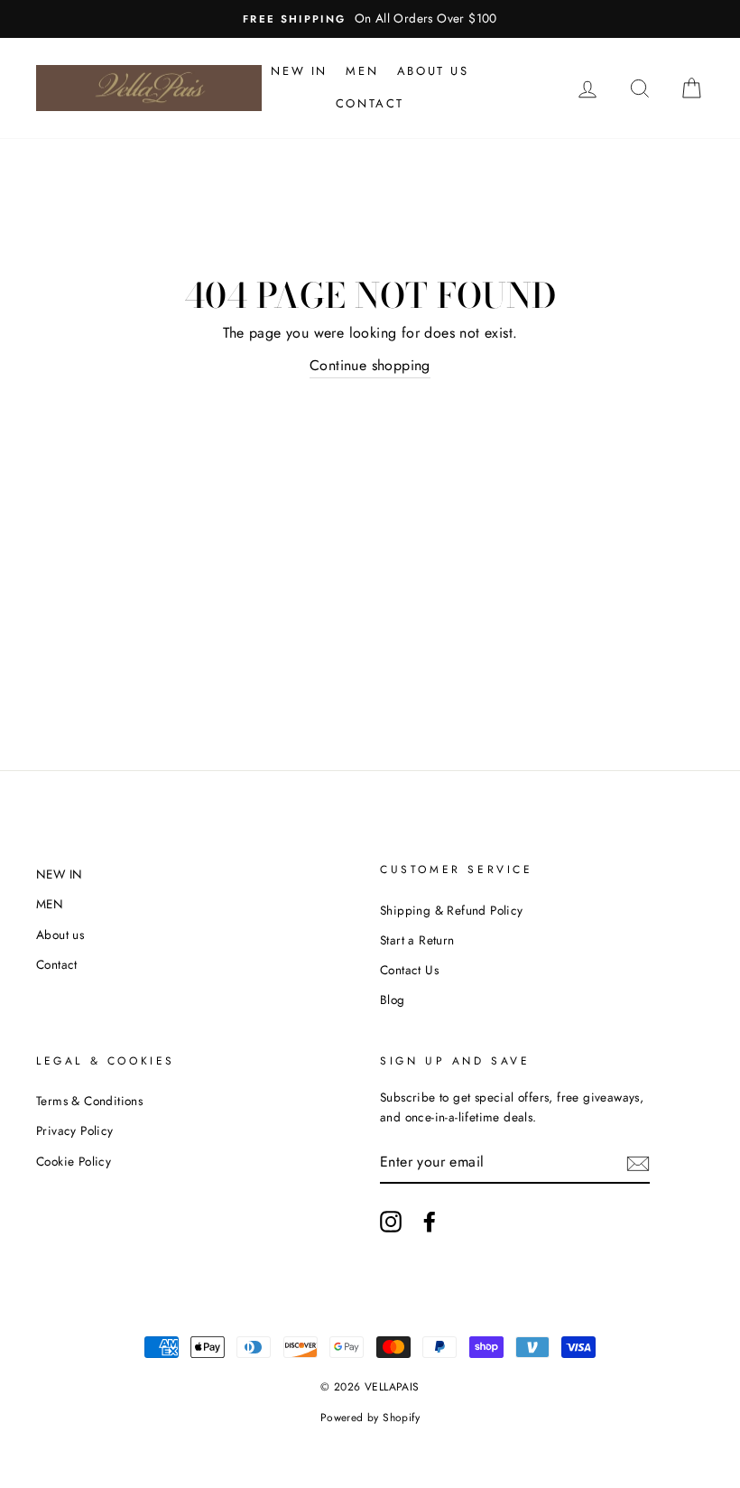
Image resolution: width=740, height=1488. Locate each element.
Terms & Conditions (89, 1101)
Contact (370, 103)
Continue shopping (370, 365)
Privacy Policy (75, 1130)
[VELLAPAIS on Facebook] (429, 1221)
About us (433, 70)
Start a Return (417, 940)
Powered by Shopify (370, 1417)
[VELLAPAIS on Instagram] (391, 1221)
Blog (392, 999)
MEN (362, 70)
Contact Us (409, 970)
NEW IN (299, 70)
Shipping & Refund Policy (451, 910)
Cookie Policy (73, 1161)
